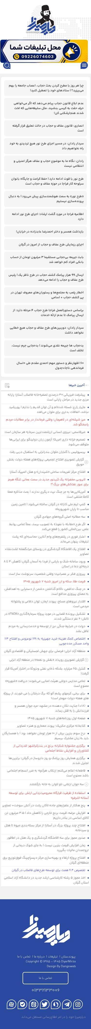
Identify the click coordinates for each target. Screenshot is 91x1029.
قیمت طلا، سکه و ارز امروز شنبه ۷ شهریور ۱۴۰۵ (54, 581)
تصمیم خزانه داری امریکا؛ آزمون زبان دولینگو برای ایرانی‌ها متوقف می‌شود (49, 442)
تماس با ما (24, 956)
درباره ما (39, 956)
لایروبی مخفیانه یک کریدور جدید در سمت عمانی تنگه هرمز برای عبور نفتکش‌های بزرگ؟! (48, 482)
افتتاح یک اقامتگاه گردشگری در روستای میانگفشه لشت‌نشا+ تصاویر (47, 551)
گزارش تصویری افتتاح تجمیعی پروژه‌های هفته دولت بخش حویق (45, 462)
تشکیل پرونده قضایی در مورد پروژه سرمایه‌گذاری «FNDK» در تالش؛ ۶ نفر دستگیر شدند (46, 616)
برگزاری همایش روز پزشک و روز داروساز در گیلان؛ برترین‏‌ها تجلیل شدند (49, 761)
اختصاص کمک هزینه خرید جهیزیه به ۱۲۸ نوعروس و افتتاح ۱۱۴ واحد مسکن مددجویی (47, 641)
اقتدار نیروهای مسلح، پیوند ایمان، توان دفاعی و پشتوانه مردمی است (50, 604)
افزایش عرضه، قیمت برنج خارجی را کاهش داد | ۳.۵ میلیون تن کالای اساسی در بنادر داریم (47, 815)
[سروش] (55, 1004)
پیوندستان (68, 956)
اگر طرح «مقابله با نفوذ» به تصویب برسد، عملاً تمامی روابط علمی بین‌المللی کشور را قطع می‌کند (49, 527)
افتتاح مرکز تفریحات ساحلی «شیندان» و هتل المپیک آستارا (48, 472)
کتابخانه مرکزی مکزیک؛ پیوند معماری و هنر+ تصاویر (51, 725)
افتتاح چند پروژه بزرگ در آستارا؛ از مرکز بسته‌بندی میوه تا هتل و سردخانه (46, 828)
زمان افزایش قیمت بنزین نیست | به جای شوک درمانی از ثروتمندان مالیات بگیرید (51, 848)
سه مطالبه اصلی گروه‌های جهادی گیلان (60, 516)
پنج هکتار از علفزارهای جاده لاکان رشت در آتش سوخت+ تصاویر (44, 805)
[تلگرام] (67, 1004)
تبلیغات (53, 956)
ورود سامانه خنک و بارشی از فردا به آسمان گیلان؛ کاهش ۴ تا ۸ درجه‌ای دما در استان (46, 564)
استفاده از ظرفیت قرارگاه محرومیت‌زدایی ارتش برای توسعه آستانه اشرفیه (49, 795)
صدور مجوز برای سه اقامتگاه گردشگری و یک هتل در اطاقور (46, 837)
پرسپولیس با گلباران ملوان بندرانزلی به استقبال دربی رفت (47, 452)
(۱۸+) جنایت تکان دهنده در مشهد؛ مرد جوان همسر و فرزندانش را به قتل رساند (52, 708)
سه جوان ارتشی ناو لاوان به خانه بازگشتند (56, 784)
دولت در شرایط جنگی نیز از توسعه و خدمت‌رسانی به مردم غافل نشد (48, 629)
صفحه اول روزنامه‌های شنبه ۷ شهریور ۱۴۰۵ (57, 718)
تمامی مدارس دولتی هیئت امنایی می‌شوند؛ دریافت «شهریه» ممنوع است (47, 683)
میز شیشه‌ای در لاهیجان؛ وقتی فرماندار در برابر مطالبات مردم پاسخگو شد (47, 422)
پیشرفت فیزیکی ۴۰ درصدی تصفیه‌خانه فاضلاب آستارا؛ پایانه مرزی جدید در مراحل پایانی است (48, 397)
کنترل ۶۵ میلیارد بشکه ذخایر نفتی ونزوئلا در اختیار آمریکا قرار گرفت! (47, 671)
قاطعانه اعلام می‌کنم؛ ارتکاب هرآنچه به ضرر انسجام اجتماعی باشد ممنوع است (48, 773)
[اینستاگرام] (78, 1004)
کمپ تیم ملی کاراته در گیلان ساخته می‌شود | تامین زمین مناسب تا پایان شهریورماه (50, 507)
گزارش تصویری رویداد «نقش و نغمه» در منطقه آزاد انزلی (46, 660)
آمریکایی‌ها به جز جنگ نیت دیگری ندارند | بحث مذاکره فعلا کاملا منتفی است (48, 494)
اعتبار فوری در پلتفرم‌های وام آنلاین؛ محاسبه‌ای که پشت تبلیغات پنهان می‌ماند (50, 539)
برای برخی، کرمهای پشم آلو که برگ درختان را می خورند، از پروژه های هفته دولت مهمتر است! (46, 696)
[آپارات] (11, 1004)
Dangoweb (68, 966)
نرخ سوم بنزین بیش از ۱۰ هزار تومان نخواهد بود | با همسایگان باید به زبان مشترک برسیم (45, 736)
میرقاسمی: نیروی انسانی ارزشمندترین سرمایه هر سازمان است (45, 432)
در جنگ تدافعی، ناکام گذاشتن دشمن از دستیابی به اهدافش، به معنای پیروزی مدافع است (46, 591)
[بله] (22, 1004)
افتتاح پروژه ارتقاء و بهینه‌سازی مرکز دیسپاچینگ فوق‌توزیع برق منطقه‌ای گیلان (46, 860)
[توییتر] (45, 1004)
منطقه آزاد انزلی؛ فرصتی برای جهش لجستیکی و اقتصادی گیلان (45, 651)
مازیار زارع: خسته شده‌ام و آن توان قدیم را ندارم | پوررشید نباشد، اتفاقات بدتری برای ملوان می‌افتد (49, 410)
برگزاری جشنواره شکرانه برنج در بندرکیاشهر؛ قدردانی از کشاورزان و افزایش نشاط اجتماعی (51, 748)
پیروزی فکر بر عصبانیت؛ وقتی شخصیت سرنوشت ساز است (47, 574)
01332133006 (46, 990)
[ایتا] (33, 1004)
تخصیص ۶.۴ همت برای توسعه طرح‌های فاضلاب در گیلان (49, 870)
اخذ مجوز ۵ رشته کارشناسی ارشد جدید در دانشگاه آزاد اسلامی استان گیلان (46, 880)
